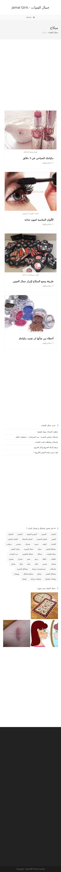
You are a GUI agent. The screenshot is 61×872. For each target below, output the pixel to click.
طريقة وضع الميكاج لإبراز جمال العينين (33, 281)
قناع (21, 564)
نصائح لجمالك (28, 574)
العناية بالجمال (27, 539)
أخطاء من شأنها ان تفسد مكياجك (36, 338)
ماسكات (53, 569)
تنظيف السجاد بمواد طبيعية (47, 431)
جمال (40, 549)
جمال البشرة (28, 549)
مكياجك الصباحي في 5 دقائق (38, 158)
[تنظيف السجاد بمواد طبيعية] (44, 605)
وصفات (16, 574)
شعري (11, 559)
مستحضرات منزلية (38, 569)
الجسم (20, 534)
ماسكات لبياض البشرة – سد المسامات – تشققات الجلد (37, 437)
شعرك (20, 559)
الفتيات (53, 544)
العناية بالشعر (13, 539)
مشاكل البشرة (22, 569)
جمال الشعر (15, 549)
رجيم (36, 559)
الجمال (10, 534)
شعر (28, 559)
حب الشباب (13, 554)
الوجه (44, 544)
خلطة (44, 559)
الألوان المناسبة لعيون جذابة (39, 219)
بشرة (36, 544)
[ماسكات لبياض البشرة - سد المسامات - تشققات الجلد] (16, 605)
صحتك (53, 564)
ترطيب (9, 544)
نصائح (39, 574)
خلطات (53, 559)
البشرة (43, 534)
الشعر (53, 539)
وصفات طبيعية (50, 579)
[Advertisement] (30, 78)
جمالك (39, 554)
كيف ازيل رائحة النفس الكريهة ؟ (45, 452)
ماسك (13, 564)
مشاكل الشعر (51, 574)
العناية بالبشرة (42, 539)
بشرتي (18, 544)
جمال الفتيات (53, 32)
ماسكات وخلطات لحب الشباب (46, 442)
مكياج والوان (46, 163)
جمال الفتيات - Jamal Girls (30, 7)
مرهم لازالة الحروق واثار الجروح (46, 447)
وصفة (24, 579)
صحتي (44, 564)
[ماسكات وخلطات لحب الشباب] (44, 633)
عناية (28, 564)
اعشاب (53, 534)
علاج (36, 564)
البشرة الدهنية (32, 534)
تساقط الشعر (51, 549)
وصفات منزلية (36, 579)
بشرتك (27, 544)
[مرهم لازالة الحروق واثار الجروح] (16, 633)
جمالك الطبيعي (27, 554)
